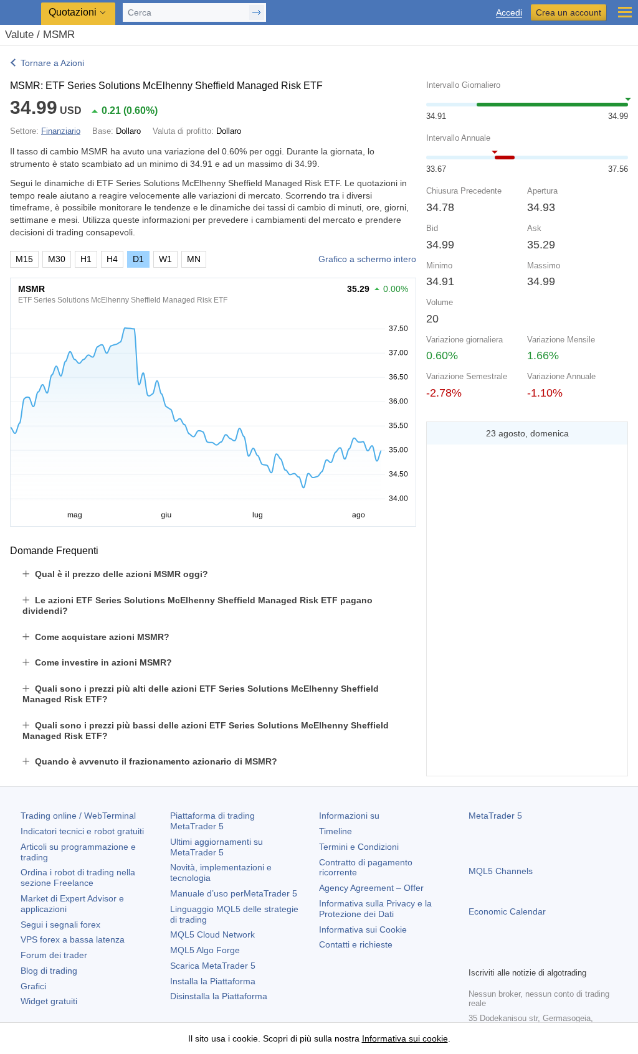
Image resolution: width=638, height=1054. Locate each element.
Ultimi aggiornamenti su (216, 847)
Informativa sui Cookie (363, 929)
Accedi (509, 12)
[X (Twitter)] (515, 955)
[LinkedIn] (555, 955)
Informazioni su (349, 816)
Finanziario (60, 131)
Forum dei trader (54, 955)
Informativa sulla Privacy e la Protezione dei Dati (375, 908)
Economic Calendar (507, 911)
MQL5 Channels (501, 871)
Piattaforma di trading (212, 821)
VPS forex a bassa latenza (73, 939)
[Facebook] (476, 955)
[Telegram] (495, 955)
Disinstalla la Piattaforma (218, 996)
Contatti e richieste (356, 944)
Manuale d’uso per (233, 893)
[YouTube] (535, 955)
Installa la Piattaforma (212, 981)
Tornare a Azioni (52, 63)
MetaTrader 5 (495, 816)
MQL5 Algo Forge (205, 950)
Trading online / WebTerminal (78, 816)
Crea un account (568, 12)
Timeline (335, 831)
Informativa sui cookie (405, 1038)
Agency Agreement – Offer (371, 888)
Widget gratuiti (49, 1001)
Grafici (33, 986)
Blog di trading (49, 971)
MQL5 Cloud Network (212, 934)
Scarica (212, 966)
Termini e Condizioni (359, 847)
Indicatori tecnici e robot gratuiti (82, 831)
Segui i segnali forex (60, 924)
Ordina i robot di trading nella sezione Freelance (78, 877)
